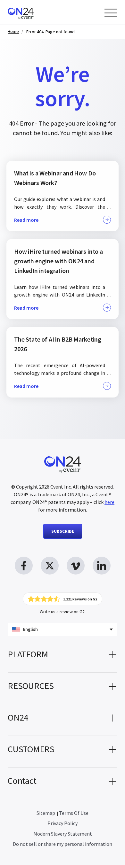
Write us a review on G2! (63, 611)
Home (13, 31)
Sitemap (46, 813)
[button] (62, 656)
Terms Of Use (73, 813)
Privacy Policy (62, 823)
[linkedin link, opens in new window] (102, 566)
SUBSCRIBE (62, 531)
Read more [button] (26, 220)
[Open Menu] (110, 13)
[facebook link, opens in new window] (24, 566)
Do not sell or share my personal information (62, 844)
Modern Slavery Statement (62, 833)
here (109, 502)
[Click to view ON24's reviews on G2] (62, 599)
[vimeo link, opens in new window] (76, 566)
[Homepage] (33, 12)
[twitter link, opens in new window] (50, 566)
